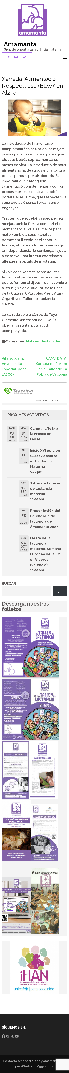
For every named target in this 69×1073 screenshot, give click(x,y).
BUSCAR (9, 583)
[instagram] (7, 1036)
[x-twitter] (12, 1036)
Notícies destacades (43, 341)
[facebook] (3, 1036)
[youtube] (17, 1036)
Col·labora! (17, 57)
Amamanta (20, 44)
